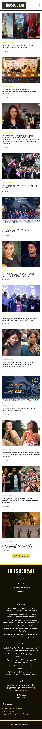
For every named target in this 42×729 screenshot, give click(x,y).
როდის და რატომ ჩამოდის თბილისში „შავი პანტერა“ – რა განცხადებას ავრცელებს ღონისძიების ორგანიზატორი (18, 364)
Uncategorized (7, 42)
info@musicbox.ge (29, 688)
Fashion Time (21, 592)
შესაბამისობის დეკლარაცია (12, 708)
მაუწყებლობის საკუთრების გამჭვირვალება (17, 714)
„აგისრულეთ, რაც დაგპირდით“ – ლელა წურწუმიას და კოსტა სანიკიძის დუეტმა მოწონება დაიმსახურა (20, 500)
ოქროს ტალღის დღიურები (21, 587)
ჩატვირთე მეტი (21, 556)
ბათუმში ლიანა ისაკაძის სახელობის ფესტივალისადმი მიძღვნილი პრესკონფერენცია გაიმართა (20, 91)
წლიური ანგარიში (8, 711)
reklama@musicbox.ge (26, 690)
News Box (21, 583)
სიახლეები (21, 579)
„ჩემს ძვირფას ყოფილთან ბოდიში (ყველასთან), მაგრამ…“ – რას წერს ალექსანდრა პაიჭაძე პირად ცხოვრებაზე (21, 454)
